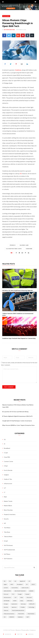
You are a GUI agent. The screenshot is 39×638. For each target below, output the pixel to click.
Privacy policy (25, 630)
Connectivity (15, 587)
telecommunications (9, 613)
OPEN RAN (29, 600)
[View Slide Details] (19, 7)
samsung (23, 604)
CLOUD (6, 587)
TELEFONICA (31, 613)
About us (18, 630)
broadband (19, 584)
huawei (27, 594)
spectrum (14, 607)
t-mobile (22, 607)
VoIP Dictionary (8, 545)
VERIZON (11, 617)
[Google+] (18, 35)
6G (15, 581)
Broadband (7, 448)
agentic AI (22, 581)
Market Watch (8, 505)
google (20, 594)
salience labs (24, 245)
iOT (15, 597)
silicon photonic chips (14, 248)
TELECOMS (21, 613)
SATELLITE (31, 604)
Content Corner (8, 461)
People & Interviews (10, 514)
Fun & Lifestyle (8, 470)
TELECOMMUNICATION (18, 610)
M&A (5, 497)
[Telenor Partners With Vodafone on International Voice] (19, 301)
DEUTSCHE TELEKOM (20, 591)
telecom (6, 610)
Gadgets (6, 474)
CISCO (33, 584)
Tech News (7, 527)
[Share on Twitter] (9, 35)
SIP (5, 523)
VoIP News (7, 554)
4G (4, 581)
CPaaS (6, 466)
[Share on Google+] (22, 252)
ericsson (6, 594)
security (6, 607)
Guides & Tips (8, 479)
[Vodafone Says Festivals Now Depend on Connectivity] (19, 326)
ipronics (13, 245)
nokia (21, 600)
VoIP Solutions (8, 558)
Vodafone (18, 70)
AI (4, 444)
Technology (31, 607)
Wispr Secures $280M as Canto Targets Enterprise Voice (18, 425)
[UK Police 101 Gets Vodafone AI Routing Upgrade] (19, 278)
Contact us (33, 630)
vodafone (29, 248)
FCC (13, 594)
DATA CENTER (7, 591)
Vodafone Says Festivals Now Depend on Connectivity (19, 338)
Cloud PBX (7, 457)
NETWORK (6, 600)
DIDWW (31, 591)
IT (4, 492)
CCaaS (6, 452)
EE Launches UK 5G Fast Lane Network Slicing (15, 411)
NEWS (14, 600)
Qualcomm (14, 604)
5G (21, 173)
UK (4, 617)
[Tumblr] (27, 35)
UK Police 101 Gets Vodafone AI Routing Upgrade (17, 290)
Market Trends (8, 501)
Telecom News (8, 536)
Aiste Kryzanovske (9, 29)
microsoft (29, 597)
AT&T (12, 584)
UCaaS (6, 541)
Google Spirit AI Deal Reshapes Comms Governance (17, 421)
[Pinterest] (23, 35)
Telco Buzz (6, 16)
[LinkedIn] (14, 35)
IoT (5, 488)
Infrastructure (8, 483)
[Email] (32, 35)
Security (6, 519)
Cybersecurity (25, 587)
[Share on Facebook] (4, 35)
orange (6, 604)
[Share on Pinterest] (25, 252)
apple (5, 584)
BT (27, 584)
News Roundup (8, 510)
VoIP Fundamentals (9, 549)
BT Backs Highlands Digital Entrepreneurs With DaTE (17, 416)
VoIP (27, 617)
